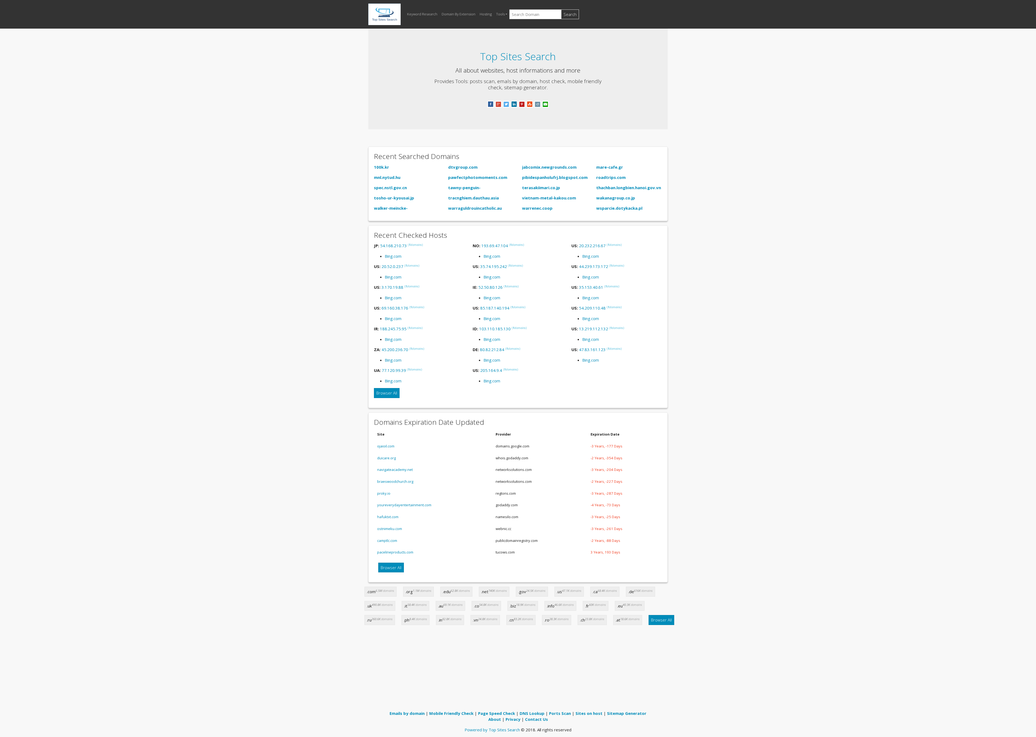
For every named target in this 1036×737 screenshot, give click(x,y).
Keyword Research (422, 14)
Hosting (486, 14)
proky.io (383, 493)
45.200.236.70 (394, 349)
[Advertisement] (518, 670)
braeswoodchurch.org (395, 481)
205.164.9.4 (491, 370)
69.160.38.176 (394, 308)
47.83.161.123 (592, 349)
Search (570, 14)
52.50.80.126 (490, 287)
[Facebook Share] (490, 104)
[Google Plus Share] (498, 104)
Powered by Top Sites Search (492, 729)
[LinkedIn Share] (514, 104)
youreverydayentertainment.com (404, 504)
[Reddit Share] (537, 104)
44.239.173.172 (593, 266)
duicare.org (386, 458)
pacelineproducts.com (395, 552)
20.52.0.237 (392, 266)
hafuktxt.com (387, 516)
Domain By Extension (458, 14)
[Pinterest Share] (522, 104)
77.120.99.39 (394, 370)
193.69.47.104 (494, 245)
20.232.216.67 (592, 245)
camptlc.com (387, 540)
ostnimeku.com (389, 528)
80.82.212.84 (492, 349)
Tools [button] (500, 14)
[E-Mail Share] (545, 104)
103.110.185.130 (495, 328)
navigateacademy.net (395, 469)
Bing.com (393, 256)
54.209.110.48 (592, 308)
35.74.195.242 (493, 266)
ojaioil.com (385, 446)
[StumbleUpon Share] (529, 104)
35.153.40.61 (591, 287)
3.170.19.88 (392, 287)
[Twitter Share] (506, 104)
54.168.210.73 (393, 245)
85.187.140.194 (494, 308)
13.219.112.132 (593, 328)
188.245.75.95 (393, 328)
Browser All (386, 393)
